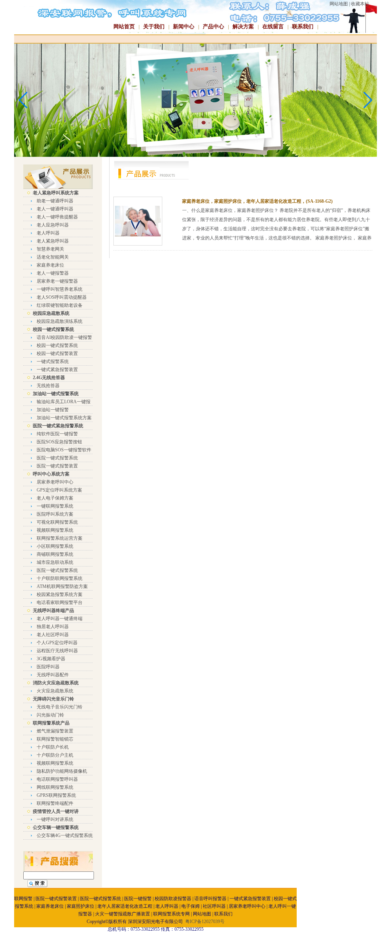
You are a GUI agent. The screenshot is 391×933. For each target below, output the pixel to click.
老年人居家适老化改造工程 (124, 906)
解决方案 (243, 26)
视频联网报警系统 (55, 530)
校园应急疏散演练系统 (59, 321)
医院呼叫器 (48, 666)
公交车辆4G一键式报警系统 (65, 835)
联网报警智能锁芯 (55, 739)
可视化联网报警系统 (57, 522)
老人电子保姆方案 (55, 498)
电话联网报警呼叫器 (57, 779)
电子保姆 (190, 906)
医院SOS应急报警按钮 (59, 442)
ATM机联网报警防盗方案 (62, 586)
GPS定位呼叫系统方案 (59, 490)
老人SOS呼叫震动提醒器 (62, 297)
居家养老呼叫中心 (55, 482)
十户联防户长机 (53, 747)
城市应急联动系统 (55, 562)
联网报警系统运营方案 (59, 538)
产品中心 (213, 26)
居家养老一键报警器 (57, 281)
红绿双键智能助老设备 (59, 305)
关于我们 (154, 26)
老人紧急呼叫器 (53, 241)
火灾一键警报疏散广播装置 (122, 914)
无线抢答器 (48, 385)
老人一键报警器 (53, 273)
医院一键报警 (138, 898)
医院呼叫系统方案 (55, 514)
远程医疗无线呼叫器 (57, 650)
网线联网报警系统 (55, 787)
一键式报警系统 (53, 361)
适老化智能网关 (53, 257)
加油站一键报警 (53, 409)
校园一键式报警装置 (57, 353)
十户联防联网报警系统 (59, 578)
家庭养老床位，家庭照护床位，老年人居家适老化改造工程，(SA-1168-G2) (257, 201)
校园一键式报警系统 (57, 345)
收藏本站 (360, 4)
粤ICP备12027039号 (205, 921)
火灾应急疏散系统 (55, 691)
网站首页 (124, 26)
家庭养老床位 (50, 265)
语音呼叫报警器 (210, 898)
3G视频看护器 (51, 658)
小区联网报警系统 (55, 546)
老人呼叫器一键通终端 (59, 618)
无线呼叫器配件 (53, 674)
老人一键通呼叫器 (55, 209)
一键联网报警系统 (55, 506)
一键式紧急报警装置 (57, 369)
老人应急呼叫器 (53, 225)
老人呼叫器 (48, 233)
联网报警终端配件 (55, 803)
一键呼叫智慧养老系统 (59, 289)
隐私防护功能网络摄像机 (62, 771)
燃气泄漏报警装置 (55, 731)
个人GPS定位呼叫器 (57, 642)
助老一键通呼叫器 (55, 201)
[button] (368, 100)
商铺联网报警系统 (55, 554)
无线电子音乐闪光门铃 (59, 707)
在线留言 (273, 26)
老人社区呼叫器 (53, 634)
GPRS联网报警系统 (56, 795)
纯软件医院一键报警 (57, 433)
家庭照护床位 (80, 906)
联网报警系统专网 (171, 914)
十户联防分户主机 (55, 755)
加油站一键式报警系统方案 (64, 417)
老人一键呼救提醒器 (57, 217)
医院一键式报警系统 (57, 458)
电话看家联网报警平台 (59, 602)
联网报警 (23, 898)
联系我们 (302, 26)
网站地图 (339, 4)
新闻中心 (183, 26)
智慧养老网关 (50, 249)
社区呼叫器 (214, 906)
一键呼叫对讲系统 (55, 819)
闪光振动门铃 (50, 715)
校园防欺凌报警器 (173, 898)
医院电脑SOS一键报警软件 (64, 450)
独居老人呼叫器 (53, 626)
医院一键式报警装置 (57, 466)
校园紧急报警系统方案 (59, 594)
